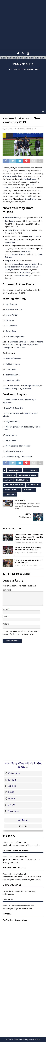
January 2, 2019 (10, 128)
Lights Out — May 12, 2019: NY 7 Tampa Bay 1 (28, 561)
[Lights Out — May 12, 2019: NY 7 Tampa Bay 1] (8, 563)
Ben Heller (14, 385)
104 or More (14, 773)
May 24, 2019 (20, 553)
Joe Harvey (25, 251)
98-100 (12, 786)
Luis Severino (11, 304)
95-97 (11, 792)
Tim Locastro (35, 236)
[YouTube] (28, 53)
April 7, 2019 (20, 542)
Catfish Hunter (30, 179)
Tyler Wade (25, 413)
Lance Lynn (19, 264)
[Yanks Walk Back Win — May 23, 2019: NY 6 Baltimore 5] (8, 550)
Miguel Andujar (12, 421)
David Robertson (12, 267)
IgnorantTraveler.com (13, 859)
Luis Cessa (10, 344)
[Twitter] (18, 53)
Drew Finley (10, 242)
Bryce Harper (30, 199)
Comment (7, 590)
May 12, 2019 (20, 565)
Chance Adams (36, 342)
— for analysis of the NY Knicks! (21, 845)
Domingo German (18, 342)
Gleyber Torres (12, 413)
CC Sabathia (10, 230)
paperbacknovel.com (12, 877)
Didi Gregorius (11, 427)
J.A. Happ (9, 221)
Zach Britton (22, 275)
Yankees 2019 (9, 494)
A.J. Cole (22, 344)
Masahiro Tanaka (14, 309)
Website (6, 624)
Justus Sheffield (24, 272)
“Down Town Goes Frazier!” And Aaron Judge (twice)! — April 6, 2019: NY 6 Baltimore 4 (29, 536)
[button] (42, 111)
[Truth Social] (23, 53)
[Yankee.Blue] (23, 58)
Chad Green (11, 369)
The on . (15, 920)
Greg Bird (9, 260)
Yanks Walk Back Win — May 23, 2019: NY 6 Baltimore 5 (28, 548)
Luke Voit (10, 408)
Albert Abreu (20, 347)
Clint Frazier (24, 446)
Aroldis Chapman (13, 358)
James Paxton (12, 315)
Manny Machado (12, 176)
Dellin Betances (13, 364)
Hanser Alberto (19, 254)
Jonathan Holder (13, 380)
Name (5, 609)
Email (5, 616)
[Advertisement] (23, 25)
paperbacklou (25, 128)
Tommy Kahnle (13, 375)
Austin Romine (24, 399)
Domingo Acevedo (31, 385)
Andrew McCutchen (33, 264)
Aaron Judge (11, 435)
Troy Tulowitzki (26, 427)
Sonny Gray (11, 331)
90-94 (11, 798)
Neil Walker (26, 267)
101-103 (12, 779)
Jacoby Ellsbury (12, 456)
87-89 (11, 804)
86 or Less (13, 811)
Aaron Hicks (11, 440)
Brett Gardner (11, 217)
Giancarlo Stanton (14, 451)
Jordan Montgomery (15, 336)
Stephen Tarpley (10, 388)
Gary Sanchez (11, 399)
